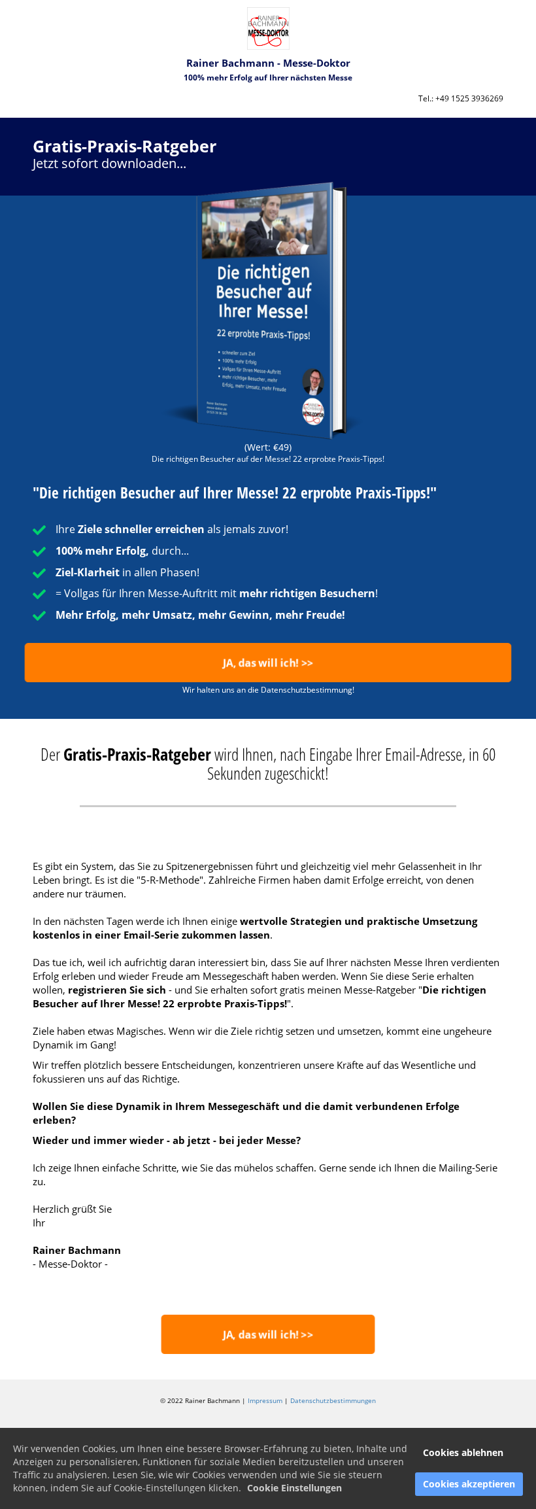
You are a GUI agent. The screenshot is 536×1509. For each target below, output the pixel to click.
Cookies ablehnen (463, 1452)
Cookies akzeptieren (469, 1484)
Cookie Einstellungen (294, 1488)
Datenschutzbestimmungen (333, 1400)
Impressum (265, 1400)
